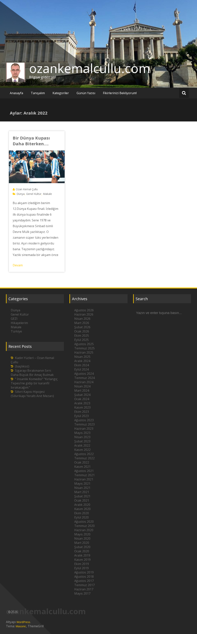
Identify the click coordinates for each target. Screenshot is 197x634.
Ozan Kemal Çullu (27, 189)
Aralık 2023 (82, 403)
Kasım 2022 (82, 450)
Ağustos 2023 (84, 420)
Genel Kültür (33, 194)
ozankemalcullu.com (89, 68)
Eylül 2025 (81, 340)
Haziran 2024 (83, 382)
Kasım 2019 (82, 560)
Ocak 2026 (81, 331)
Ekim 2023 (81, 412)
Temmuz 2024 (84, 378)
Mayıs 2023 (82, 433)
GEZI (14, 319)
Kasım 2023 (82, 407)
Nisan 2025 (82, 357)
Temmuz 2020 (84, 526)
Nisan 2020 (82, 538)
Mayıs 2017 (82, 593)
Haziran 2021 (83, 479)
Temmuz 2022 (84, 458)
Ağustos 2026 (84, 310)
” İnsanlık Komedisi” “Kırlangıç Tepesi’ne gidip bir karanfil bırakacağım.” (34, 383)
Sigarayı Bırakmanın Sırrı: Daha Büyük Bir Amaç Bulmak (32, 372)
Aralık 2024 (82, 361)
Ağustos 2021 (84, 471)
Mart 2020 (81, 543)
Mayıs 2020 (82, 534)
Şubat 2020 (82, 547)
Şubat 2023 (82, 441)
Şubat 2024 (82, 395)
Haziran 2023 (83, 428)
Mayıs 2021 (82, 483)
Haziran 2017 (83, 589)
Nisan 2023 (82, 437)
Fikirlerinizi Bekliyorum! (120, 93)
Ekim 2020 (81, 513)
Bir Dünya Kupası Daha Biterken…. (31, 140)
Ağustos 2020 (84, 521)
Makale (47, 194)
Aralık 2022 (82, 445)
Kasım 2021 (82, 466)
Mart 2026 (81, 323)
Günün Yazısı (86, 93)
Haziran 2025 (83, 352)
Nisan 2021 (82, 488)
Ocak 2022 (81, 462)
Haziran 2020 (83, 530)
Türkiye (16, 331)
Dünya (21, 194)
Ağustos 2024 (84, 373)
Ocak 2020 (81, 551)
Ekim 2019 (81, 564)
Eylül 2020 (81, 517)
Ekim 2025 (81, 335)
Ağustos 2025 (84, 344)
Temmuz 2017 (84, 585)
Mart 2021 (81, 492)
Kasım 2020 (82, 509)
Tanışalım (38, 93)
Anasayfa (16, 93)
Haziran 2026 (83, 314)
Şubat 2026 (82, 327)
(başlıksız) (22, 366)
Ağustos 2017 (84, 581)
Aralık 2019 (82, 555)
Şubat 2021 (82, 496)
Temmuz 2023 (84, 424)
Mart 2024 (81, 390)
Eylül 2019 (81, 568)
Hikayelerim (19, 323)
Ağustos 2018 (84, 576)
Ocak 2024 (81, 399)
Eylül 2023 (81, 416)
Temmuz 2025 (84, 348)
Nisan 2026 (82, 319)
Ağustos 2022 (84, 454)
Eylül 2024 (81, 369)
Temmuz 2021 (84, 475)
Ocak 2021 (81, 500)
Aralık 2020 (82, 505)
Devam (18, 265)
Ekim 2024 (81, 365)
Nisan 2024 (82, 386)
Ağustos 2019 (84, 572)
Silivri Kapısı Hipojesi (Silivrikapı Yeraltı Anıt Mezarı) (32, 394)
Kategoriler (61, 93)
